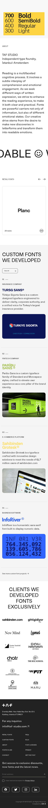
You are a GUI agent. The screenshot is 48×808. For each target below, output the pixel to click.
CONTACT (5, 755)
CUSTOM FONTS (8, 739)
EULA (27, 739)
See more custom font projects (14, 573)
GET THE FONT (30, 755)
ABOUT (4, 744)
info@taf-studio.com (14, 726)
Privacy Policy (30, 780)
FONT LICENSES (31, 744)
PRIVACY (28, 749)
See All (6, 270)
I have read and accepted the (20, 780)
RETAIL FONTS (7, 734)
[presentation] (39, 179)
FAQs (27, 734)
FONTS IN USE (7, 749)
